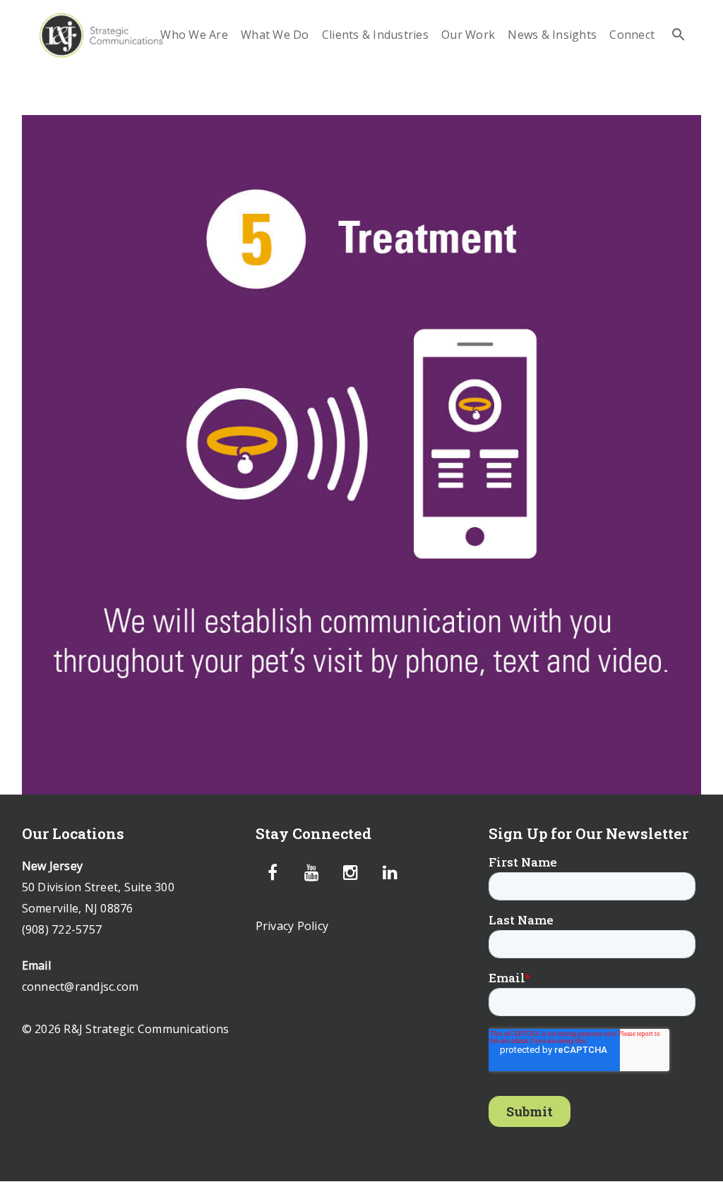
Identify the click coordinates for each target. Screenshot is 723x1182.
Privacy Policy (292, 926)
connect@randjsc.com (80, 986)
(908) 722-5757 (62, 929)
